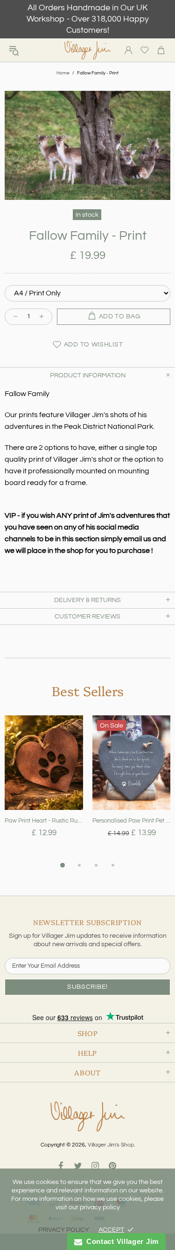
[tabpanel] (44, 787)
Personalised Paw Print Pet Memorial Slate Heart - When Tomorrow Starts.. (131, 820)
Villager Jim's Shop (87, 50)
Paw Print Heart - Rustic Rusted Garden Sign (44, 820)
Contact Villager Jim (120, 1241)
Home (63, 73)
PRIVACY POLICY (63, 1230)
